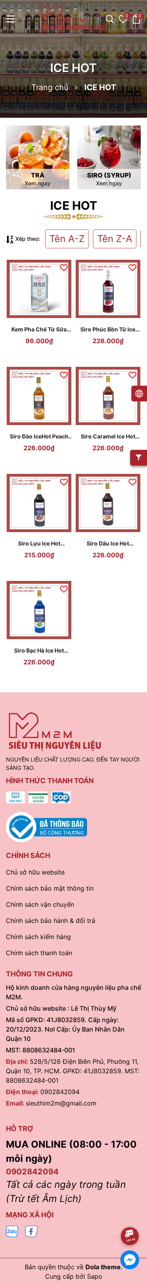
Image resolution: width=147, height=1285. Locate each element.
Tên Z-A (114, 238)
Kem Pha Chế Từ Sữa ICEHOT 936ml (39, 329)
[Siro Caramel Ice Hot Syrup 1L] (108, 396)
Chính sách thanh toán (39, 953)
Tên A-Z (67, 238)
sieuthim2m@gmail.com (61, 1103)
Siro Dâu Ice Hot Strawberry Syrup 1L (108, 543)
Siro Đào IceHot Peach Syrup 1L (39, 436)
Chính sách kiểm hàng (38, 937)
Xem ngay (38, 183)
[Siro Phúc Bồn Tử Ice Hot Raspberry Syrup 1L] (108, 289)
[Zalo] (12, 1231)
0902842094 (60, 1092)
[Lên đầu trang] (130, 1214)
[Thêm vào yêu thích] (64, 267)
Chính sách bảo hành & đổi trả (50, 920)
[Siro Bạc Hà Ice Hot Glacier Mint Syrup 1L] (39, 610)
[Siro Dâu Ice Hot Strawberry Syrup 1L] (108, 503)
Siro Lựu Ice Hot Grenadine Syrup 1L (39, 543)
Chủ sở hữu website (35, 872)
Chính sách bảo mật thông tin (50, 888)
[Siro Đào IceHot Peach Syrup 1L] (39, 396)
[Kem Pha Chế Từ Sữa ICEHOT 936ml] (39, 289)
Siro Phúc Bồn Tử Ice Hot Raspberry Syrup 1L (107, 329)
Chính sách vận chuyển (40, 904)
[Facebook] (31, 1231)
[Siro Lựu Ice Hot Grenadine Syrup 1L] (39, 503)
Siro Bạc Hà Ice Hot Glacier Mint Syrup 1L (39, 651)
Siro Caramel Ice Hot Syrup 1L (108, 436)
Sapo (94, 1276)
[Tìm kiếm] (109, 19)
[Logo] (73, 17)
